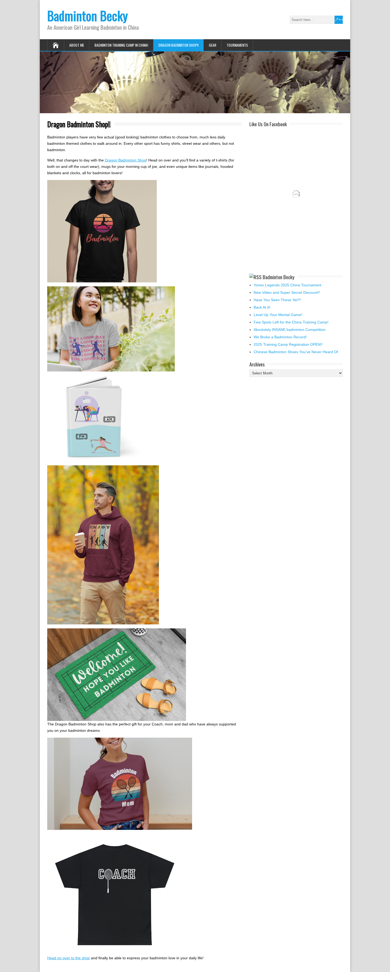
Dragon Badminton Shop (125, 160)
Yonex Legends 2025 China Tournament (287, 285)
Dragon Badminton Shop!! (178, 45)
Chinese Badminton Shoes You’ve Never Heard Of (296, 352)
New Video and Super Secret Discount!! (287, 292)
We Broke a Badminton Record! (280, 337)
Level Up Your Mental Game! (278, 315)
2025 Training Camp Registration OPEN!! (288, 344)
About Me (76, 45)
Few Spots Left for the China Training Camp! (291, 322)
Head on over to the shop (68, 958)
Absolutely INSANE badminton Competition (290, 329)
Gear (212, 45)
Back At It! (262, 307)
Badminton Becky (87, 15)
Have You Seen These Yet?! (277, 300)
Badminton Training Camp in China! (121, 45)
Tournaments (237, 45)
